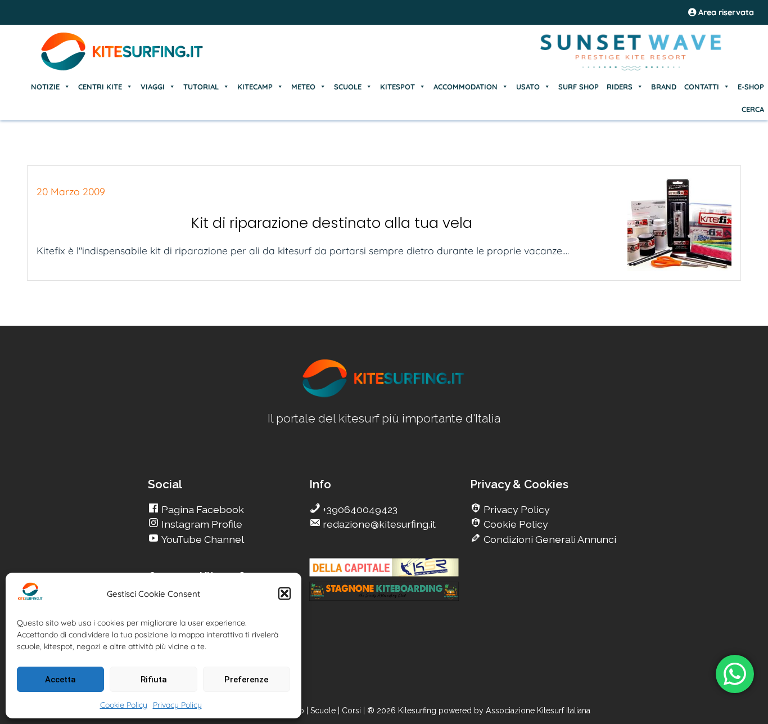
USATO (528, 86)
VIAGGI (153, 86)
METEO (303, 86)
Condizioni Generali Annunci (548, 539)
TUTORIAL (201, 86)
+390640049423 (358, 509)
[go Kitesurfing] (384, 395)
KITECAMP (255, 86)
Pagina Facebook (201, 509)
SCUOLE (348, 86)
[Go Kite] (122, 68)
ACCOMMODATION (465, 86)
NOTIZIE (45, 86)
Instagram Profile (200, 524)
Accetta (60, 679)
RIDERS (620, 86)
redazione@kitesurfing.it (378, 524)
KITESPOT (397, 86)
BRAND (663, 86)
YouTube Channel (201, 539)
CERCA (753, 109)
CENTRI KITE (100, 86)
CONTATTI (701, 86)
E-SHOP (751, 86)
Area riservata (725, 12)
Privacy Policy (177, 705)
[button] (284, 593)
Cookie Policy (123, 705)
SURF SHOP (578, 86)
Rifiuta (154, 679)
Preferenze (246, 679)
